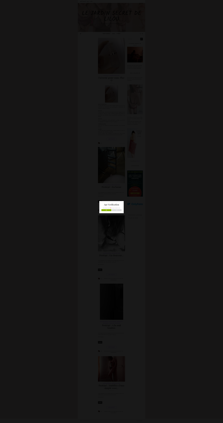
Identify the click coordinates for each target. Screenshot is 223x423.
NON (116, 210)
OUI (106, 210)
